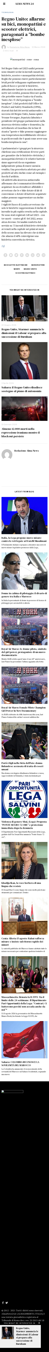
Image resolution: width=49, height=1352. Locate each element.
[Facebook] (5, 255)
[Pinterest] (22, 255)
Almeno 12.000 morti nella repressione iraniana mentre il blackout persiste (20, 432)
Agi (3, 245)
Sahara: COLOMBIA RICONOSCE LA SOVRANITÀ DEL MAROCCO (20, 1063)
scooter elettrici (25, 273)
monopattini (38, 265)
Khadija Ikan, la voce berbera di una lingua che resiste (21, 884)
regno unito (30, 269)
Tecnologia (7, 12)
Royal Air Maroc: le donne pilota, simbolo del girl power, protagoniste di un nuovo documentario (23, 652)
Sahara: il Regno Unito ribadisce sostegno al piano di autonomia (21, 389)
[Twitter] (16, 255)
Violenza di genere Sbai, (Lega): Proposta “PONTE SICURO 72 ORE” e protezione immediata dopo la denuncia (24, 825)
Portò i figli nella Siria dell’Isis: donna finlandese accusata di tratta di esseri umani (22, 766)
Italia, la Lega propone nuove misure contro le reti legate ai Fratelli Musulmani (24, 539)
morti (17, 269)
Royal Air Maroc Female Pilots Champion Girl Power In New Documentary (23, 709)
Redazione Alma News (26, 450)
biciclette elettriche (15, 265)
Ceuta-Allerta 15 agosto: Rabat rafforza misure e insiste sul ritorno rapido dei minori (22, 941)
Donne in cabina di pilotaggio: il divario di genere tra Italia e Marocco (24, 595)
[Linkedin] (27, 255)
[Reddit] (38, 255)
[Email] (43, 255)
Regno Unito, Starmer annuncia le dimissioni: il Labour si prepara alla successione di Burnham (23, 333)
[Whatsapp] (33, 255)
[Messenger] (11, 255)
